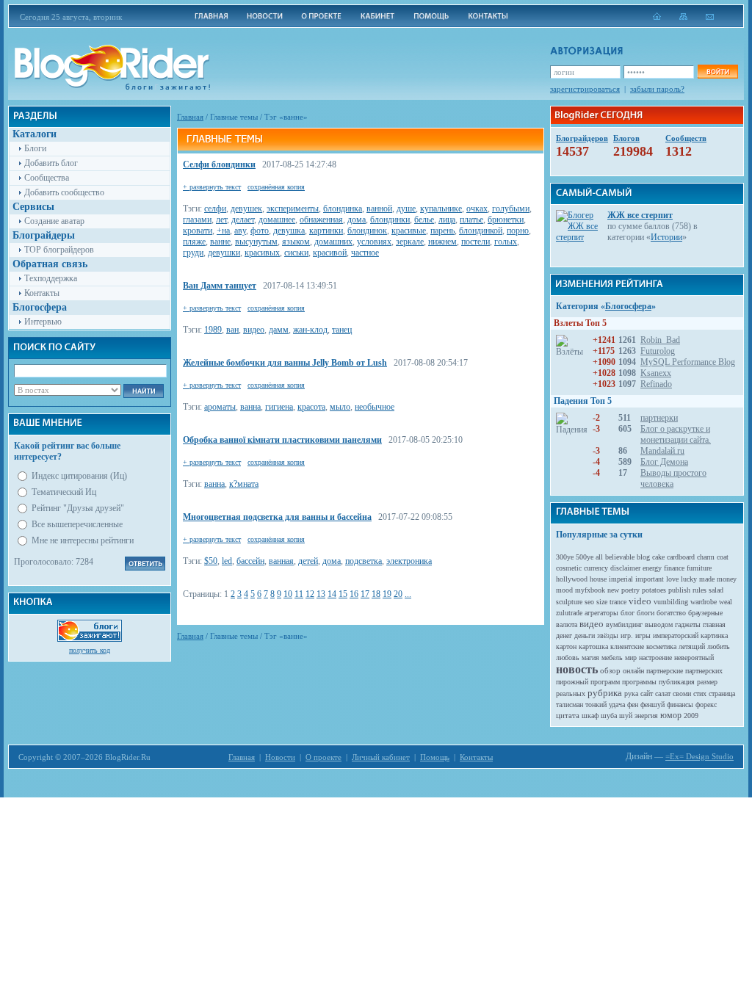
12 (310, 594)
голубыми (510, 208)
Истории (666, 237)
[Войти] (717, 72)
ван (232, 330)
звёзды (607, 635)
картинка (714, 635)
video (640, 600)
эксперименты (293, 208)
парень (442, 230)
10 (287, 594)
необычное (374, 407)
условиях (374, 241)
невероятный (694, 657)
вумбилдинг (624, 624)
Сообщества (46, 178)
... (408, 594)
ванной (379, 208)
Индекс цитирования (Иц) (79, 476)
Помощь (434, 757)
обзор (610, 670)
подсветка (363, 561)
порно (518, 230)
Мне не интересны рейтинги (83, 540)
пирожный (572, 682)
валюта (566, 624)
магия (590, 657)
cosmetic (569, 568)
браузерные (705, 613)
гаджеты (688, 624)
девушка (289, 230)
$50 (210, 561)
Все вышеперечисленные (77, 524)
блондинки (390, 219)
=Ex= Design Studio (699, 756)
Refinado (656, 384)
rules (699, 590)
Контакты (41, 293)
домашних (333, 241)
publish (679, 590)
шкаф (590, 715)
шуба (609, 715)
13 (321, 594)
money (727, 579)
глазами (197, 219)
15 (343, 594)
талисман (569, 704)
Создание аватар (54, 221)
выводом (659, 624)
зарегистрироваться (585, 88)
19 (387, 594)
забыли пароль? (657, 88)
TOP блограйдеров (59, 250)
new (613, 590)
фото (259, 230)
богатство (671, 613)
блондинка (342, 208)
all (599, 557)
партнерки (659, 418)
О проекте (323, 757)
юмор (671, 715)
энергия (646, 715)
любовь (567, 657)
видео (253, 330)
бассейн (250, 561)
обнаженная (321, 219)
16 (354, 594)
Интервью (43, 321)
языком (296, 241)
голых (505, 241)
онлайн (633, 671)
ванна (250, 407)
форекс (706, 704)
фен (632, 704)
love (672, 579)
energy (652, 568)
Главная (190, 116)
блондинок (367, 230)
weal (725, 602)
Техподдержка (50, 278)
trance (618, 602)
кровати (197, 230)
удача (617, 704)
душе (406, 208)
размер (707, 682)
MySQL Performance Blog (687, 362)
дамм (279, 330)
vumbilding (671, 602)
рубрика (605, 692)
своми (682, 693)
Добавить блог (51, 163)
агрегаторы (601, 613)
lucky (689, 579)
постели (475, 241)
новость (577, 669)
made (707, 579)
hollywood (572, 579)
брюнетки (506, 219)
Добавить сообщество (64, 192)
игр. (627, 635)
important (649, 579)
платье (471, 219)
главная (714, 624)
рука (631, 693)
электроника (409, 561)
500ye (584, 557)
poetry (630, 590)
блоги (645, 613)
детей (308, 561)
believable (619, 557)
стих (699, 693)
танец (342, 330)
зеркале (410, 241)
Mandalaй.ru (662, 451)
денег (564, 635)
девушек (246, 208)
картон (566, 646)
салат (662, 693)
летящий (692, 646)
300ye (565, 557)
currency (596, 568)
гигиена (279, 407)
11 (298, 594)
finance (674, 568)
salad (716, 590)
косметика (661, 646)
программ (605, 682)
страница (722, 693)
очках (477, 208)
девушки (224, 252)
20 (398, 594)
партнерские (664, 671)
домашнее (276, 219)
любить (718, 646)
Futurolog (657, 351)
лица (446, 219)
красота (311, 407)
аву (240, 230)
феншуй (652, 704)
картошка (593, 646)
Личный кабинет (381, 757)
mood (564, 590)
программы (639, 682)
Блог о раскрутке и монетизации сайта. (675, 434)
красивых (262, 252)
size (601, 602)
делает (242, 219)
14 (332, 594)
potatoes (654, 590)
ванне (220, 241)
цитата (567, 715)
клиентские (627, 646)
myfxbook (590, 590)
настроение (655, 657)
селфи (215, 208)
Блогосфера (628, 306)
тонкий (596, 704)
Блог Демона (664, 462)
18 (376, 594)
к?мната (243, 484)
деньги (584, 635)
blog (643, 557)
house (598, 579)
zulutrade (569, 613)
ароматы (220, 407)
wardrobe (703, 602)
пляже (194, 241)
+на (223, 230)
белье (424, 219)
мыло (340, 407)
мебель (612, 657)
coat (722, 557)
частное (365, 252)
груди (193, 252)
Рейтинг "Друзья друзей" (78, 508)
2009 (691, 715)
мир (631, 657)
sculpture (569, 602)
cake (658, 557)
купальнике (441, 208)
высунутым (256, 241)
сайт (646, 693)
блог (627, 613)
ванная (281, 561)
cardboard (681, 557)
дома (356, 219)
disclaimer (625, 568)
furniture (699, 568)
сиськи (296, 252)
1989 (213, 330)
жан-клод (310, 330)
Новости (280, 757)
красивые (408, 230)
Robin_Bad (660, 340)
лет (221, 219)
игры (643, 635)
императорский (675, 635)
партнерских (704, 671)
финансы (680, 704)
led (227, 561)
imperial (621, 579)
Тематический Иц (64, 492)
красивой (330, 252)
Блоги (35, 148)
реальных (570, 693)
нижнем (442, 241)
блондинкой (480, 230)
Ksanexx (655, 373)
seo (589, 602)
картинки (326, 230)
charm (706, 557)
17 (365, 594)
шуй (625, 715)
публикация (677, 682)
